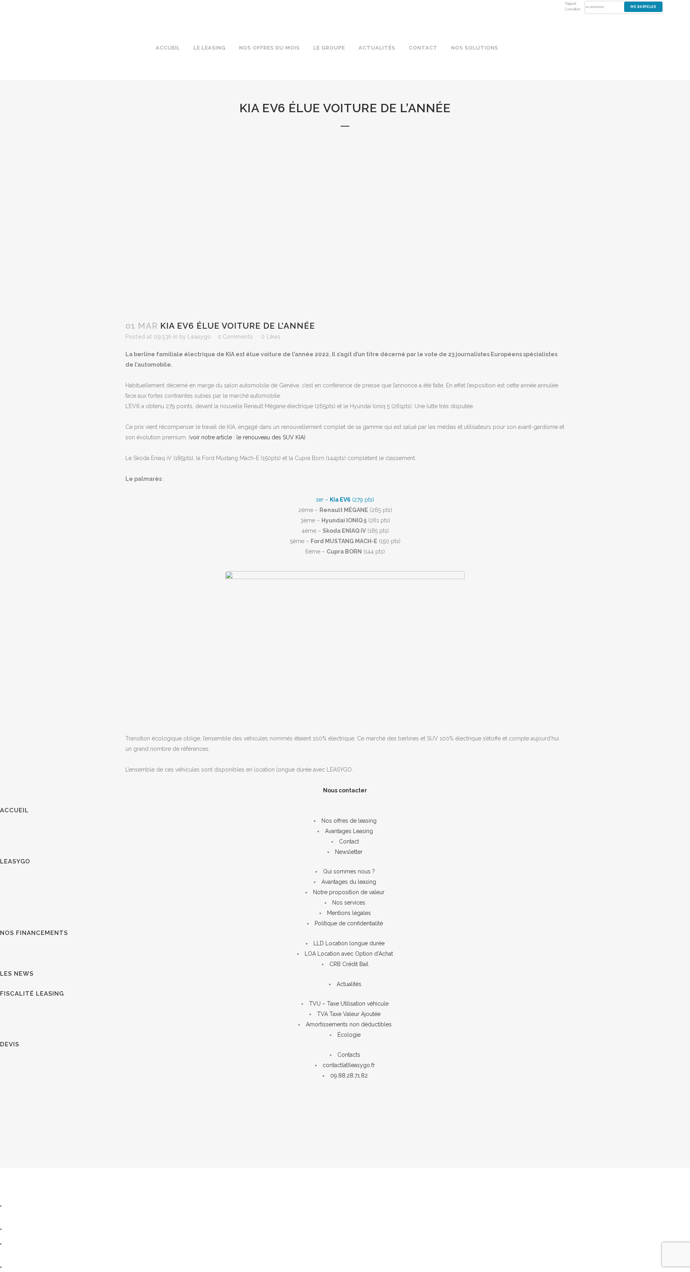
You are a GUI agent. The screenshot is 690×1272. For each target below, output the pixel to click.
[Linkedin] (18, 1229)
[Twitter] (16, 1243)
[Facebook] (18, 1267)
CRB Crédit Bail (349, 964)
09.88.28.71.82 (349, 1075)
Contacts (348, 1055)
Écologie (349, 1035)
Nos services (348, 902)
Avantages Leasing (349, 831)
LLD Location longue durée (349, 943)
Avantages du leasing (348, 882)
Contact (349, 841)
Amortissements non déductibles (349, 1024)
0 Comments (235, 336)
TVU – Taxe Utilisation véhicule (349, 1003)
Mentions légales (349, 913)
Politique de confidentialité (349, 923)
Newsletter (349, 852)
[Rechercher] (28, 1206)
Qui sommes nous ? (349, 871)
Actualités (349, 984)
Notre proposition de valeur (349, 892)
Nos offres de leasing (349, 821)
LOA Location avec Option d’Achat (349, 954)
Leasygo (199, 336)
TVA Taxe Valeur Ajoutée (349, 1014)
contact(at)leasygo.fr (349, 1065)
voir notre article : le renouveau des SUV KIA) (247, 437)
